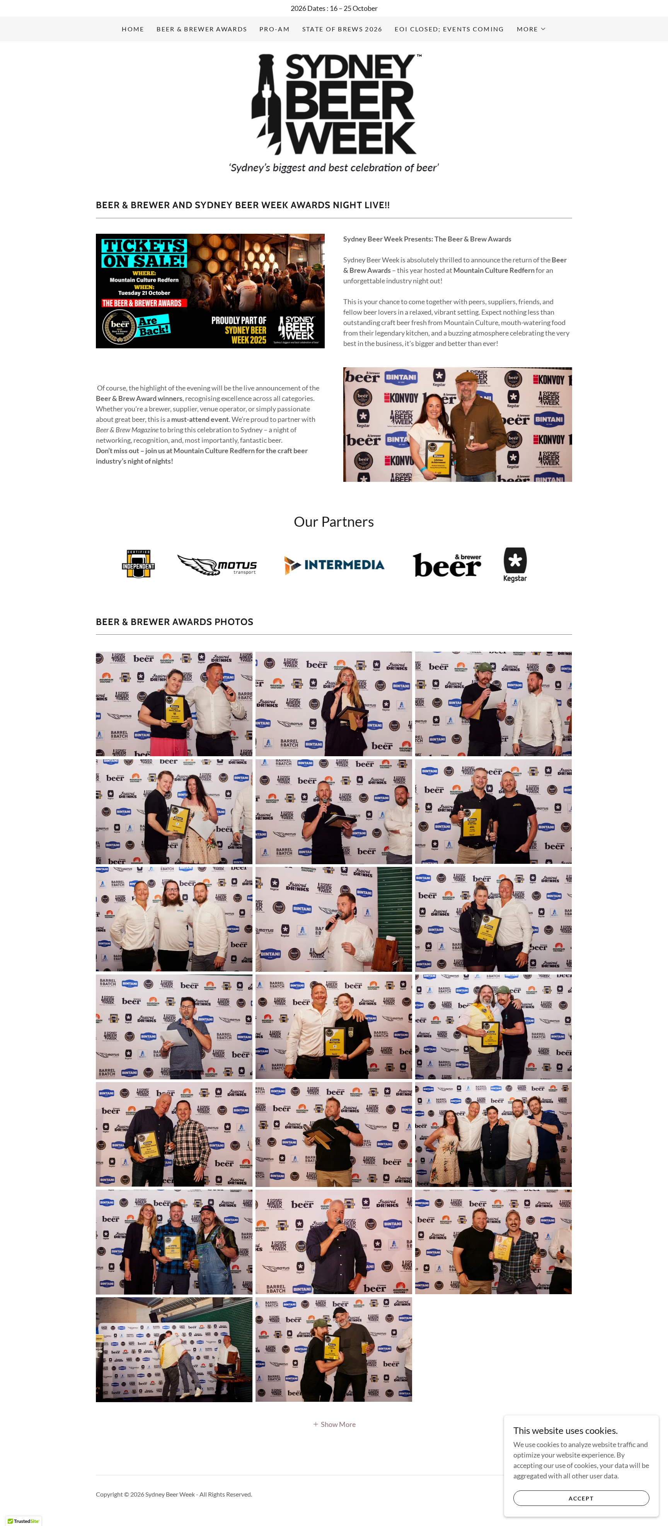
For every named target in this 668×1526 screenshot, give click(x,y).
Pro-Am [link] (274, 29)
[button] (531, 29)
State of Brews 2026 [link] (342, 29)
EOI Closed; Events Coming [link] (449, 29)
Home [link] (133, 29)
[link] (334, 111)
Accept (581, 1498)
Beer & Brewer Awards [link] (202, 29)
